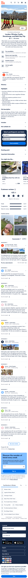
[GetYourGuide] (3, 3)
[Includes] (25, 122)
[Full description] (25, 109)
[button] (14, 38)
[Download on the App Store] (18, 543)
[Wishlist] (14, 3)
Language (4, 525)
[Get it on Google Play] (7, 543)
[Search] (11, 2)
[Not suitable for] (25, 126)
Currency (4, 532)
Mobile (3, 539)
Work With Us (5, 554)
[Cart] (18, 3)
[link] (11, 173)
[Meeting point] (25, 150)
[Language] (22, 2)
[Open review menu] (25, 245)
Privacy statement (14, 479)
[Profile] (25, 3)
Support (4, 547)
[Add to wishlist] (19, 163)
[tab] (9, 485)
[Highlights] (25, 88)
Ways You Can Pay (6, 556)
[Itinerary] (25, 84)
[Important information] (25, 154)
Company (4, 551)
